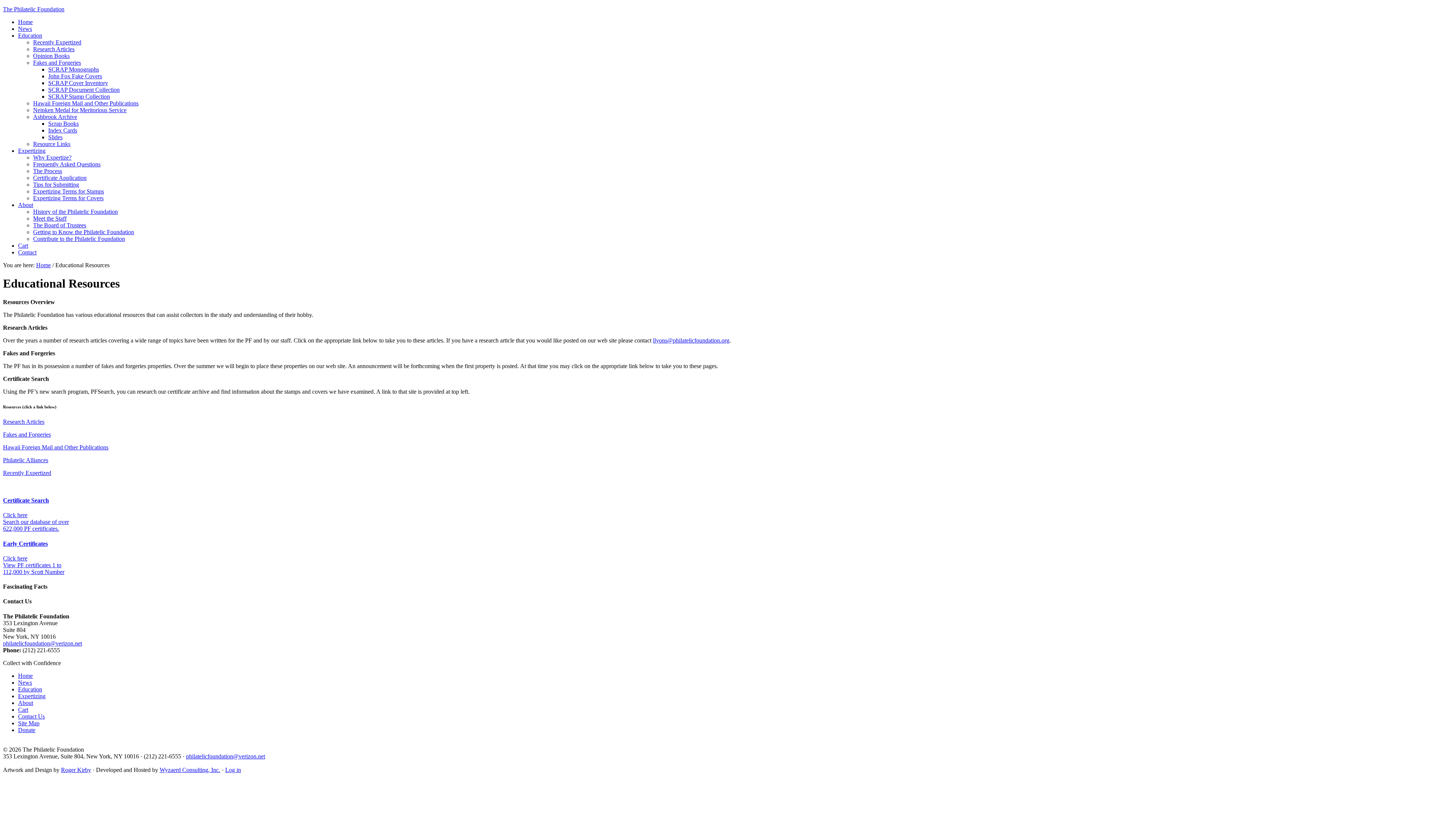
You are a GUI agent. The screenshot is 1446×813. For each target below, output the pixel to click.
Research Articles (23, 422)
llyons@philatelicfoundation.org (691, 340)
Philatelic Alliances (25, 460)
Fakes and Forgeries (27, 434)
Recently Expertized (27, 473)
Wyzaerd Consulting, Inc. (190, 770)
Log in (233, 770)
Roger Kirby (76, 770)
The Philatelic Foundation (33, 9)
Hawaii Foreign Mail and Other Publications (55, 447)
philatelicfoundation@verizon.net (42, 643)
